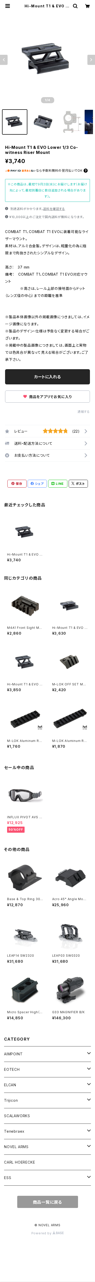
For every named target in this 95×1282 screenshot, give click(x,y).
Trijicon (11, 1100)
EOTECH (12, 1069)
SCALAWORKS (17, 1116)
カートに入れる (47, 376)
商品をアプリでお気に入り (50, 397)
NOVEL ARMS (16, 1147)
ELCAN (10, 1085)
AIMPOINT (13, 1054)
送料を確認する (54, 209)
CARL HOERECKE (19, 1162)
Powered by (42, 1233)
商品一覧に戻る (47, 1202)
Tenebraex (14, 1131)
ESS (7, 1178)
